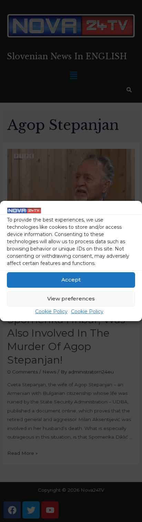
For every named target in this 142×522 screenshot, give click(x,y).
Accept (71, 280)
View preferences (71, 299)
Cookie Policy (51, 311)
